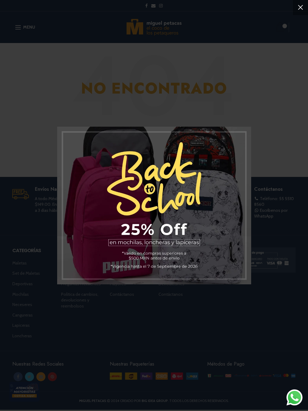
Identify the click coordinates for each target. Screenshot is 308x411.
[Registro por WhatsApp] (294, 397)
